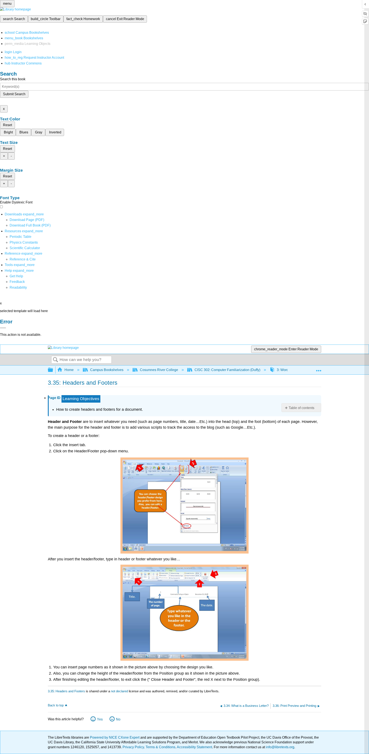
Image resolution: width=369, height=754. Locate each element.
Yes (100, 719)
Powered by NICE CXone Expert (115, 737)
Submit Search (14, 94)
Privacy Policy (133, 747)
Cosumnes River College (159, 370)
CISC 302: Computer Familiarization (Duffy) (227, 370)
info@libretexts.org (279, 747)
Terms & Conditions (160, 747)
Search (55, 360)
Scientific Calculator (25, 248)
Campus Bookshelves (106, 370)
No (118, 719)
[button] (17, 281)
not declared (120, 691)
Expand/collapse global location (318, 368)
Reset (7, 125)
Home (69, 370)
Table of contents (301, 408)
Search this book (12, 79)
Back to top (56, 705)
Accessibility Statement (194, 747)
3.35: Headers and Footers (66, 691)
